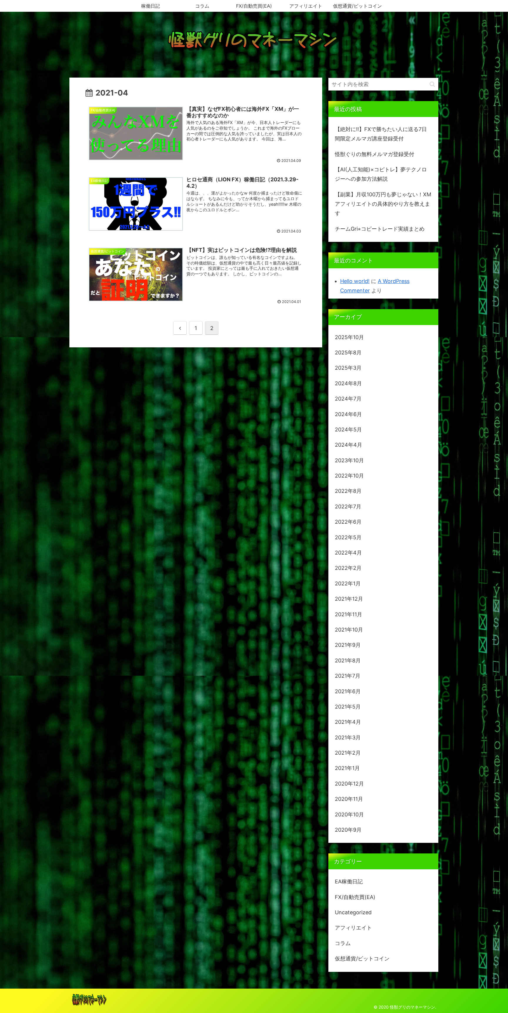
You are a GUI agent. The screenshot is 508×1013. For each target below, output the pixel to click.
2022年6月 (348, 522)
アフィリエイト (353, 928)
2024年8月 (348, 383)
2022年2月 (348, 568)
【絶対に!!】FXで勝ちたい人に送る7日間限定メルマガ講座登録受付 (381, 134)
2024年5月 (348, 429)
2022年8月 (348, 491)
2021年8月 (348, 660)
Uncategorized (353, 912)
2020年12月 (349, 784)
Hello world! (355, 281)
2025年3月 (348, 368)
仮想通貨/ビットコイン (362, 958)
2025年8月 (348, 352)
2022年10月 (349, 476)
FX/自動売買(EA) (355, 897)
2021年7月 (347, 676)
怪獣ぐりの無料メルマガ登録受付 (374, 154)
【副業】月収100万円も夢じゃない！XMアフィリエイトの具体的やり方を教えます (383, 204)
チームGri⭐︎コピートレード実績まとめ (380, 229)
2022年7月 (348, 506)
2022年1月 (348, 583)
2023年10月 (349, 460)
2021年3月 (348, 737)
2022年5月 (348, 537)
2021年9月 (348, 645)
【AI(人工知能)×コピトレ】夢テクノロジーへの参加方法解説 (381, 174)
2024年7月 (348, 399)
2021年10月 (349, 630)
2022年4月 (348, 553)
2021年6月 (348, 691)
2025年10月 (349, 337)
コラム (343, 943)
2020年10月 (349, 814)
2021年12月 (349, 599)
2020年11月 (349, 799)
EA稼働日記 (349, 881)
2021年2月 (348, 753)
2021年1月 (347, 768)
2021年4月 (348, 722)
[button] (432, 84)
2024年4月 (348, 445)
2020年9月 (348, 830)
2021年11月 (348, 614)
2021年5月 (348, 707)
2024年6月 (348, 414)
